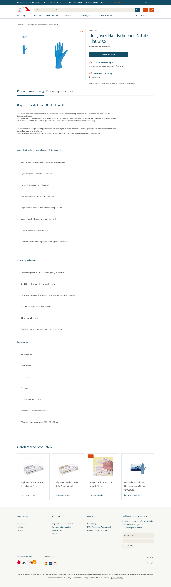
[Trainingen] (57, 15)
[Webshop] (28, 15)
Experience (57, 534)
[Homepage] (23, 10)
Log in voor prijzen (108, 54)
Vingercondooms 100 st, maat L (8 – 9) (101, 484)
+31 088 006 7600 (114, 2)
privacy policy (117, 578)
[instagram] (152, 563)
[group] (61, 55)
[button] (82, 30)
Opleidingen (84, 15)
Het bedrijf (91, 524)
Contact (139, 16)
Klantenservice (148, 16)
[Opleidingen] (93, 15)
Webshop (21, 15)
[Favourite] (152, 10)
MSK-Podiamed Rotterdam (98, 530)
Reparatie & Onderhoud (62, 524)
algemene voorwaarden (127, 83)
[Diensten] (74, 15)
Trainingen (49, 15)
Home (19, 25)
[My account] (145, 10)
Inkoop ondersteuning (61, 527)
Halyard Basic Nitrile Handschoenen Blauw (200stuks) (134, 486)
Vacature (148, 2)
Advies (20, 527)
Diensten (67, 15)
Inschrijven (127, 545)
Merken (37, 15)
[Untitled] (138, 535)
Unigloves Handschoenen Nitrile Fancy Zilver (32, 484)
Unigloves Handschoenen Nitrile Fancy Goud (67, 484)
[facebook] (147, 563)
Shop (25, 25)
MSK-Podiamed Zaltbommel (99, 527)
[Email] (138, 541)
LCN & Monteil (105, 15)
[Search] (84, 10)
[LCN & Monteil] (115, 15)
